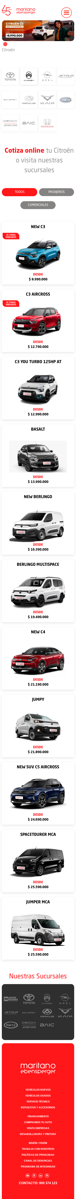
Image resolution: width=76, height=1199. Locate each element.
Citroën (8, 50)
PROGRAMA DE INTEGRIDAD (38, 1166)
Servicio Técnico (38, 1101)
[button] (66, 10)
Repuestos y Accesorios (38, 1107)
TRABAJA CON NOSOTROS (38, 1149)
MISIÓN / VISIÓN (38, 1143)
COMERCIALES (38, 205)
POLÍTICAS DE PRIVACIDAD (38, 1154)
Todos (20, 192)
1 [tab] (5, 44)
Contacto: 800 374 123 (38, 1183)
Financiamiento (38, 1116)
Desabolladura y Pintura (38, 1134)
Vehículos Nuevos (38, 1089)
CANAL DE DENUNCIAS (38, 1160)
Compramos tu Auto (38, 1122)
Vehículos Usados (38, 1095)
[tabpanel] (38, 30)
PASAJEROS (56, 192)
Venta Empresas (38, 1128)
